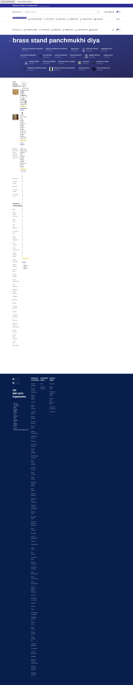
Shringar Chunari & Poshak (15, 309)
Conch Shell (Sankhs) (33, 407)
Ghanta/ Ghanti (33, 412)
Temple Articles (15, 331)
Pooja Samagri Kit (33, 638)
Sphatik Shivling (33, 468)
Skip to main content (24, 1)
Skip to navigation (8, 1)
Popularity (15, 178)
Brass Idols (14, 220)
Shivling (33, 441)
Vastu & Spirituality (15, 343)
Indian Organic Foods (15, 255)
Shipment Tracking (33, 674)
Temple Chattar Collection (34, 390)
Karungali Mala (33, 517)
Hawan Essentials (33, 652)
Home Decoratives (15, 249)
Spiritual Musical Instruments (15, 325)
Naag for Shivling (33, 494)
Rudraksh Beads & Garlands (33, 523)
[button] (25, 267)
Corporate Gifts (15, 232)
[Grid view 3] (25, 102)
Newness (15, 186)
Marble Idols (14, 270)
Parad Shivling (33, 473)
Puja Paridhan (15, 285)
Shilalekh (15, 296)
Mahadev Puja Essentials (33, 500)
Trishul (33, 609)
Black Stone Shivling (33, 462)
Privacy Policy (51, 388)
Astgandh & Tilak (33, 618)
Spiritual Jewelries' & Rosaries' (15, 317)
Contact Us (52, 412)
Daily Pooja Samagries (15, 238)
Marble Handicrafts (34, 432)
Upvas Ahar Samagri (15, 337)
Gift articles (15, 244)
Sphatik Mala (33, 512)
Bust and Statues (15, 226)
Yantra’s (33, 541)
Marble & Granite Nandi (33, 484)
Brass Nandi (32, 489)
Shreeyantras (34, 544)
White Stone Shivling (33, 451)
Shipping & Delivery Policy (52, 393)
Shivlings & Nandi (15, 301)
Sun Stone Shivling (34, 445)
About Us (52, 384)
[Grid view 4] (23, 105)
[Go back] (10, 41)
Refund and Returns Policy (51, 401)
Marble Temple (14, 275)
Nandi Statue (33, 478)
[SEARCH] (98, 12)
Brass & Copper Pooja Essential (15, 213)
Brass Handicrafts (34, 573)
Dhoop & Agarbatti (33, 644)
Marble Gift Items (34, 563)
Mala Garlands (33, 529)
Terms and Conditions (52, 407)
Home (24, 82)
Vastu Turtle (32, 548)
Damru (33, 402)
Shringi (33, 606)
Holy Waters (33, 628)
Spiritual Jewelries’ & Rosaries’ (34, 507)
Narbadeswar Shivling (34, 456)
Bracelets (33, 533)
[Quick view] (23, 116)
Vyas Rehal (34, 648)
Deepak (33, 603)
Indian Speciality (15, 260)
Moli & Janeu (33, 623)
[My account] (118, 5)
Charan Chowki (33, 633)
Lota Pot (33, 595)
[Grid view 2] (23, 102)
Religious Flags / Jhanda (15, 291)
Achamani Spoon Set (34, 599)
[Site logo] (17, 12)
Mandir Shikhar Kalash (33, 397)
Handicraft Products (34, 568)
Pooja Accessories (15, 280)
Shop (41, 384)
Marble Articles (15, 265)
